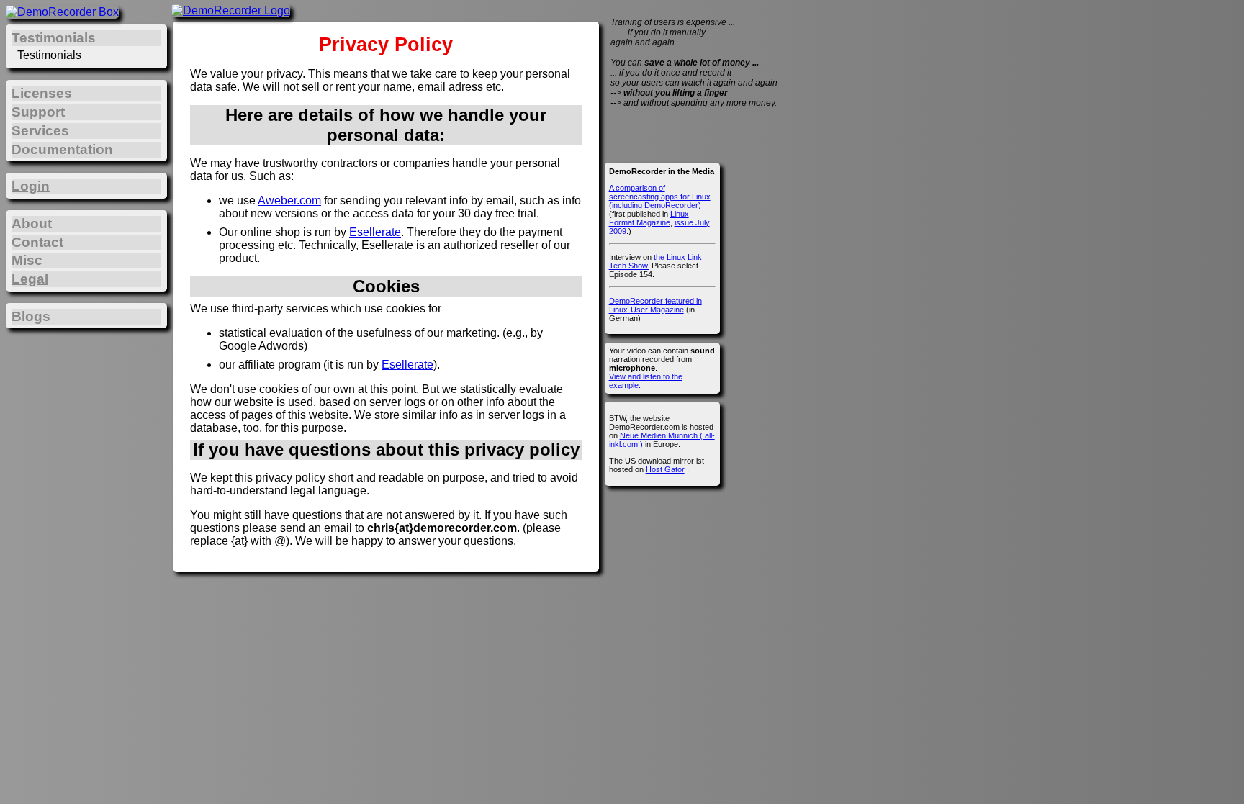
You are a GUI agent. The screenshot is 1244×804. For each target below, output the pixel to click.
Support (38, 111)
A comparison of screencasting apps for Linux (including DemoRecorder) (660, 196)
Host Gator (665, 469)
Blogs (31, 316)
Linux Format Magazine (649, 218)
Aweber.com (289, 200)
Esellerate (375, 232)
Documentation (62, 149)
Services (40, 130)
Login (31, 186)
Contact (37, 242)
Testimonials (49, 55)
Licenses (42, 93)
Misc (27, 260)
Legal (30, 278)
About (32, 223)
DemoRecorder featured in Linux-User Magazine (655, 305)
